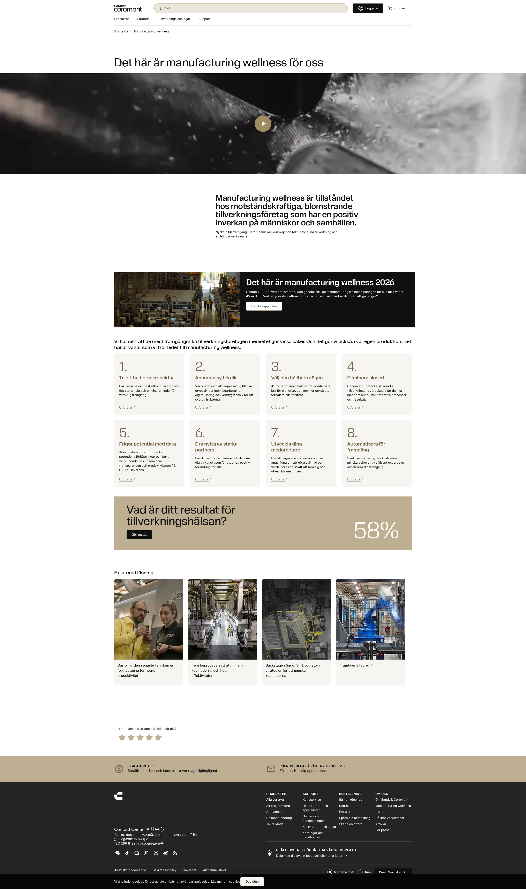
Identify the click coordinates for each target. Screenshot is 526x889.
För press (382, 830)
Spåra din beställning (354, 818)
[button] (187, 769)
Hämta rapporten (264, 306)
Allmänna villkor (214, 870)
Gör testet (139, 535)
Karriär (380, 812)
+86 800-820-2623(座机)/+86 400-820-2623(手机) (155, 835)
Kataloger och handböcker (313, 835)
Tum (368, 872)
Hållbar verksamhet (389, 818)
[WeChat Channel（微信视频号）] (158, 854)
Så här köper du (350, 800)
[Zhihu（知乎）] (148, 854)
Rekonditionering (279, 818)
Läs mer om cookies (225, 882)
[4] (149, 737)
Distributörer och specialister (315, 808)
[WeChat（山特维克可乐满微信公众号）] (119, 854)
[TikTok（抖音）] (129, 854)
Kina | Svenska (393, 872)
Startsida (121, 31)
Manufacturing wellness (393, 806)
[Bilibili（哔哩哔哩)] (138, 854)
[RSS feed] (176, 854)
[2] (131, 737)
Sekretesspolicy (164, 870)
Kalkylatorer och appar (319, 827)
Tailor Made (275, 824)
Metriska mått (344, 872)
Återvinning (274, 812)
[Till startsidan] (131, 8)
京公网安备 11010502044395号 (139, 844)
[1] (122, 737)
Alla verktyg (275, 800)
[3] (140, 737)
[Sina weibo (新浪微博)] (167, 854)
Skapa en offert (350, 824)
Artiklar (380, 824)
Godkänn (252, 882)
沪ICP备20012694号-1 (131, 839)
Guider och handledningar (313, 818)
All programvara (278, 806)
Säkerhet (189, 870)
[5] (158, 737)
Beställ (344, 806)
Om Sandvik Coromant (391, 800)
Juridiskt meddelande (130, 870)
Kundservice (312, 800)
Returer (345, 812)
